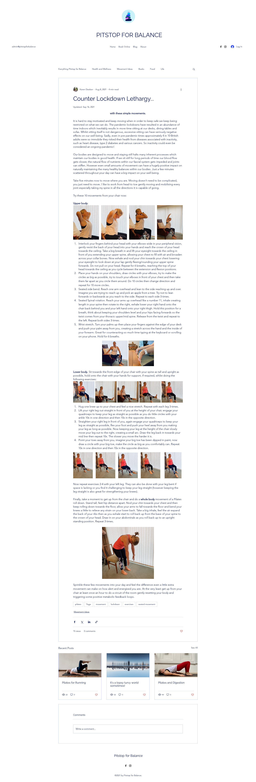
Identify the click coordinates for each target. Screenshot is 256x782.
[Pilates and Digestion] (176, 665)
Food (152, 69)
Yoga (88, 604)
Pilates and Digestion (171, 682)
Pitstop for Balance (128, 756)
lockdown (115, 604)
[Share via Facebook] (74, 622)
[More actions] (181, 89)
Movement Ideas (125, 69)
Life (162, 69)
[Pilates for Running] (80, 665)
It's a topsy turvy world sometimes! (124, 684)
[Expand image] (86, 222)
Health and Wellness (101, 69)
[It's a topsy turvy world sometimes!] (128, 665)
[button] (193, 69)
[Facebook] (220, 46)
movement (101, 604)
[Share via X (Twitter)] (81, 622)
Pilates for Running (74, 682)
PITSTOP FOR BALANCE (129, 34)
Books (141, 69)
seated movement (146, 604)
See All (194, 647)
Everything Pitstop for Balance (72, 69)
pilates (78, 604)
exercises (129, 604)
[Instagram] (225, 46)
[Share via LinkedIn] (89, 622)
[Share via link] (96, 622)
